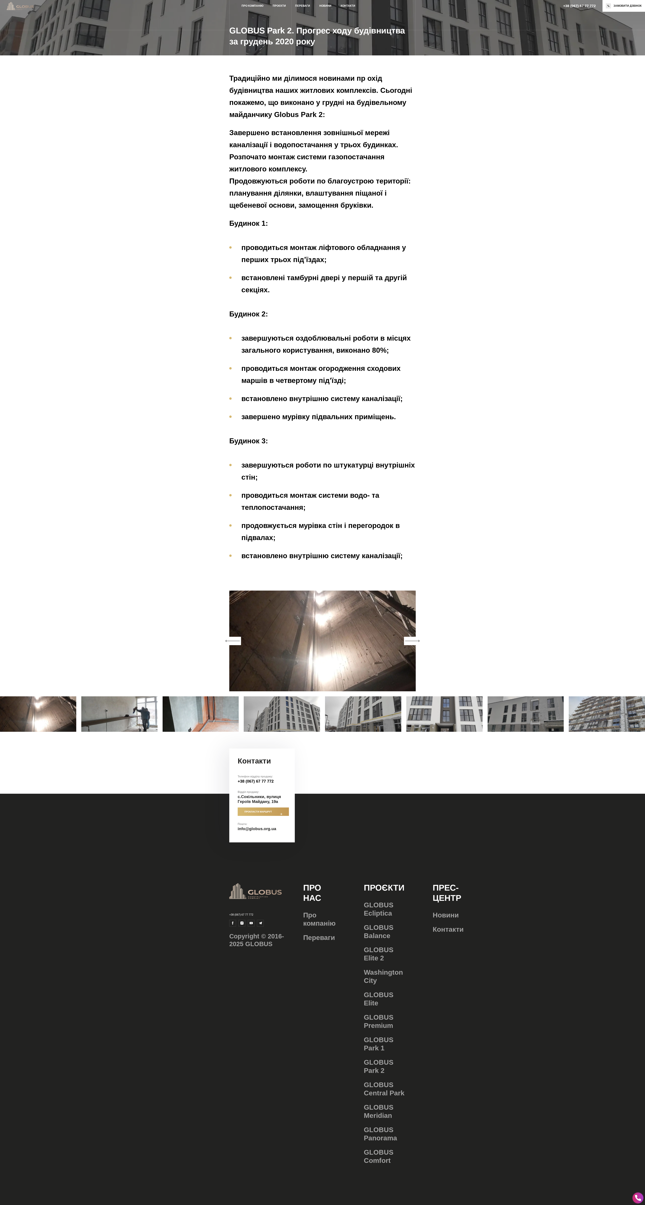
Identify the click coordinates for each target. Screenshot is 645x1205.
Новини (325, 5)
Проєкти (279, 5)
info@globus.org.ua (257, 828)
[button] (412, 641)
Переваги (302, 5)
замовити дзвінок (627, 5)
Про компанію (253, 5)
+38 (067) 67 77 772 (579, 6)
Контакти (348, 5)
